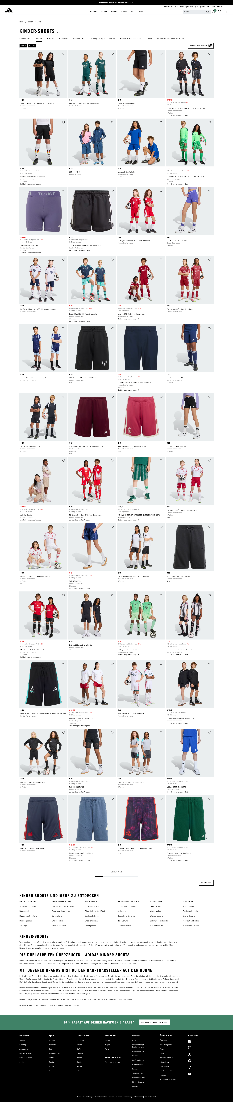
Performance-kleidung (127, 906)
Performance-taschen (61, 902)
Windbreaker (57, 921)
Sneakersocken (91, 921)
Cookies (111, 1097)
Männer (93, 12)
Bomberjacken (25, 921)
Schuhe (124, 12)
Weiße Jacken (188, 906)
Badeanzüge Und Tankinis (63, 906)
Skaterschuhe (156, 906)
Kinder (114, 12)
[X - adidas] (201, 1054)
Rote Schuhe (122, 921)
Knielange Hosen (59, 926)
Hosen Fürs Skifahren (126, 916)
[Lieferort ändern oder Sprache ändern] (225, 7)
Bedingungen (138, 1097)
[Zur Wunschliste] (219, 12)
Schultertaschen (124, 926)
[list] (116, 39)
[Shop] (9, 10)
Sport (133, 12)
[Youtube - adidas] (201, 1074)
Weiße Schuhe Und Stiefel (128, 902)
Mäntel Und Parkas (27, 902)
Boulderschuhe (156, 926)
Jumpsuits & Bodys (27, 906)
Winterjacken (155, 911)
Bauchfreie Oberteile (28, 916)
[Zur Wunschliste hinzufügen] (64, 54)
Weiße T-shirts (91, 902)
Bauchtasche (24, 911)
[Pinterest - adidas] (201, 1061)
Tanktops (23, 926)
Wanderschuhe (156, 916)
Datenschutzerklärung (123, 1097)
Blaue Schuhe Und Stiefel (95, 911)
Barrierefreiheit (150, 1097)
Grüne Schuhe (189, 916)
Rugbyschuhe (156, 902)
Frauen (103, 12)
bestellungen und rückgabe (189, 7)
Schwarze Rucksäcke (159, 921)
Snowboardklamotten (61, 911)
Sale (141, 12)
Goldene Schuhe (92, 916)
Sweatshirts (57, 916)
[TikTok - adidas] (201, 1067)
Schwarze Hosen (92, 906)
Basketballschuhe (190, 911)
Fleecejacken (188, 902)
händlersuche (168, 7)
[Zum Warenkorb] (225, 12)
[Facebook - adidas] (201, 1041)
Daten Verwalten (101, 1097)
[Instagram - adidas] (201, 1048)
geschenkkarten (205, 7)
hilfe (176, 7)
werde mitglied (217, 7)
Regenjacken (90, 926)
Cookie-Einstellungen (85, 1097)
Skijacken (121, 911)
